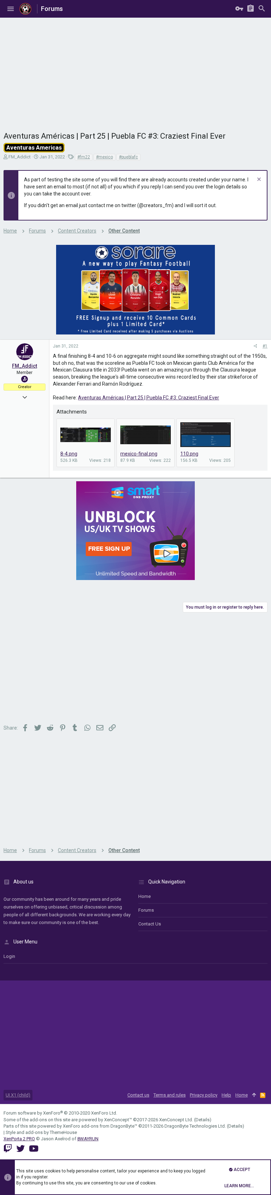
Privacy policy (203, 1095)
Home (144, 896)
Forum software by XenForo (60, 1113)
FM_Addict (19, 156)
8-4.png (68, 454)
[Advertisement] (135, 70)
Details (202, 1119)
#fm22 (83, 157)
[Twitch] (8, 1148)
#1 (265, 346)
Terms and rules (169, 1095)
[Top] (254, 1095)
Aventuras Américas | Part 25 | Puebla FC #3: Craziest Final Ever (148, 397)
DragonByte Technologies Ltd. (195, 1126)
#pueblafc (128, 157)
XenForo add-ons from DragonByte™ (100, 1126)
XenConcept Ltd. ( (177, 1119)
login (9, 956)
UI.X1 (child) (18, 1095)
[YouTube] (33, 1148)
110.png (189, 454)
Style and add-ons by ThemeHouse (41, 1132)
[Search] (261, 8)
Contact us (149, 924)
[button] (11, 9)
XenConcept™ (118, 1119)
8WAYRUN (87, 1138)
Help (226, 1095)
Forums (146, 910)
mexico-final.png (138, 454)
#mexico (104, 157)
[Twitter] (20, 1148)
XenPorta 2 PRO (19, 1138)
